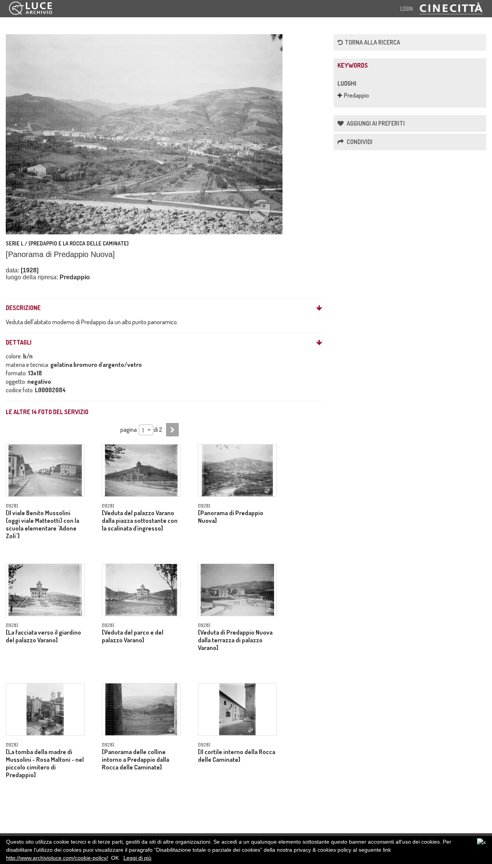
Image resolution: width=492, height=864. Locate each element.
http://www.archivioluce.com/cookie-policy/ (57, 858)
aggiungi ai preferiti (375, 123)
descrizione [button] (23, 308)
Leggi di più (137, 858)
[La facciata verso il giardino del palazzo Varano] (43, 636)
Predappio (356, 95)
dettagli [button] (19, 342)
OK (115, 858)
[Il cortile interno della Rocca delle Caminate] (236, 755)
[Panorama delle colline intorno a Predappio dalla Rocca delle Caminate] (135, 759)
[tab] (164, 308)
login (406, 8)
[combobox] (146, 430)
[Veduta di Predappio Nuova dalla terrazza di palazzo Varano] (235, 640)
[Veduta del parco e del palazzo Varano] (132, 636)
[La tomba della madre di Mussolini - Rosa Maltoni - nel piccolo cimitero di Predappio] (45, 763)
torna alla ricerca (372, 42)
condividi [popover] (359, 142)
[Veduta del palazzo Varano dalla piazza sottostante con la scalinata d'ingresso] (140, 520)
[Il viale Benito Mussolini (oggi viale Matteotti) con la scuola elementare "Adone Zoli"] (42, 524)
